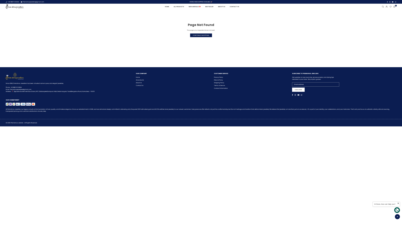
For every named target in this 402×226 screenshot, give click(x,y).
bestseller (209, 7)
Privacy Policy (218, 77)
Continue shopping (201, 35)
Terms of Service (219, 85)
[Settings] (387, 7)
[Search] (383, 7)
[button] (394, 7)
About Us (221, 7)
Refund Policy (218, 80)
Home (167, 7)
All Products (179, 7)
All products (140, 80)
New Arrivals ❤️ (195, 7)
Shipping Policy (219, 83)
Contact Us (234, 7)
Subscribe (298, 90)
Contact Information (221, 88)
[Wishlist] (390, 7)
